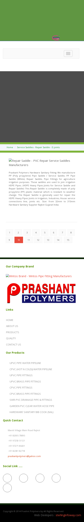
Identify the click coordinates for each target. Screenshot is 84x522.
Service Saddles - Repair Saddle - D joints (38, 147)
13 (48, 239)
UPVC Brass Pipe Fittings (25, 381)
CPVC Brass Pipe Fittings (25, 393)
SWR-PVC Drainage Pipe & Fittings (31, 400)
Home (10, 147)
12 (38, 239)
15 (68, 239)
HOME (9, 320)
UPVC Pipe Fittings (21, 375)
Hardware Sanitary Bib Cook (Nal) (31, 412)
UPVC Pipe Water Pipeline (25, 363)
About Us (12, 326)
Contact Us (13, 344)
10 (19, 239)
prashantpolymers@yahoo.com (24, 456)
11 (29, 239)
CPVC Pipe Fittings (21, 387)
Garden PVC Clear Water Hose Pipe (32, 406)
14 (58, 239)
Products (12, 332)
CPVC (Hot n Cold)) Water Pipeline (31, 369)
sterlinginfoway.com (68, 515)
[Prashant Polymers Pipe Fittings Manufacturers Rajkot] (41, 276)
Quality (11, 338)
